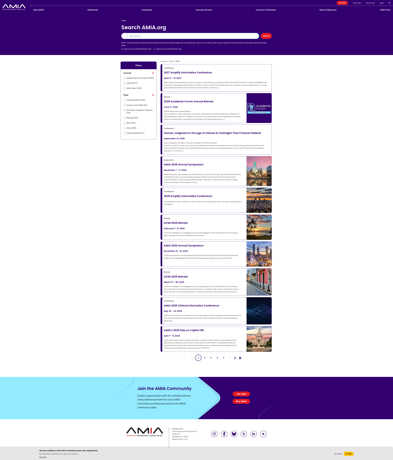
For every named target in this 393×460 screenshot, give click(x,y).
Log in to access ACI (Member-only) (169, 49)
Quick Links (357, 3)
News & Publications (328, 10)
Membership (93, 10)
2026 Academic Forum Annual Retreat (188, 101)
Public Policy (385, 10)
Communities (146, 10)
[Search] (389, 3)
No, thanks (338, 454)
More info (42, 457)
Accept (349, 454)
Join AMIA (342, 3)
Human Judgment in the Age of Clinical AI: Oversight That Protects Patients (212, 133)
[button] (153, 73)
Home (123, 20)
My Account (370, 3)
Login (382, 3)
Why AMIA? (241, 401)
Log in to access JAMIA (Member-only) (137, 49)
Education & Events (204, 10)
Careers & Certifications (266, 10)
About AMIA (38, 10)
